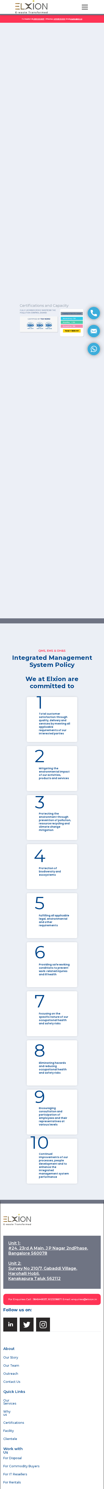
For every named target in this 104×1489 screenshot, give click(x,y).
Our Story (10, 1357)
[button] (84, 7)
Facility (8, 1431)
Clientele (10, 1439)
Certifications (13, 1423)
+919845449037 (38, 19)
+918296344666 (59, 19)
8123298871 (55, 1299)
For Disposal (12, 1458)
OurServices (9, 1401)
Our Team (11, 1365)
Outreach (10, 1373)
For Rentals (12, 1482)
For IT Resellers (15, 1474)
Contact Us (11, 1382)
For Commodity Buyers (21, 1466)
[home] (31, 7)
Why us (7, 1413)
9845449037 (40, 1299)
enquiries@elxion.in (84, 1299)
